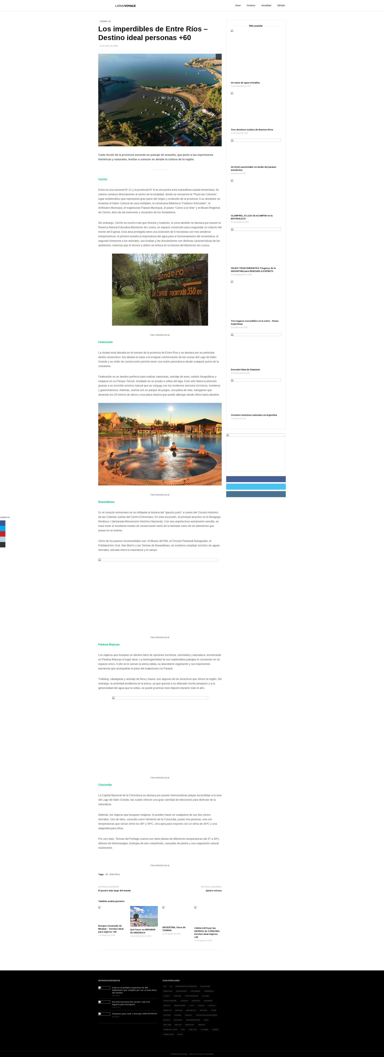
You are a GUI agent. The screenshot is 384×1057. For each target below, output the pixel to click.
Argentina (168, 991)
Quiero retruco (214, 890)
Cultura (205, 996)
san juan (167, 1025)
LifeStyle (281, 5)
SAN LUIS (178, 1025)
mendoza (167, 1010)
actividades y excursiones (186, 986)
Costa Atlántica (191, 996)
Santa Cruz (189, 1025)
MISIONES (178, 1010)
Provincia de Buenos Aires (206, 1015)
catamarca (208, 991)
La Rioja (201, 1005)
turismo (215, 1029)
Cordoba (177, 996)
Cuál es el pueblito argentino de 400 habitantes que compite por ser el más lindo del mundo (134, 990)
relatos (167, 1020)
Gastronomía (179, 1005)
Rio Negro (178, 1020)
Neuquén (203, 1010)
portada (177, 1015)
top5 (183, 1029)
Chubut (167, 996)
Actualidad (266, 5)
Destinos (251, 5)
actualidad (205, 986)
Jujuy (191, 1005)
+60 (165, 986)
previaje (188, 1015)
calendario (195, 991)
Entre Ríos (115, 874)
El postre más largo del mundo (114, 890)
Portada (115, 1017)
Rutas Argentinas (193, 1020)
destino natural (170, 1001)
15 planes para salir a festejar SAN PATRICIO (134, 1014)
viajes (179, 1034)
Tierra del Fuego (170, 1029)
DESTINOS (184, 1001)
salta (206, 1020)
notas (213, 1010)
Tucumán (204, 1029)
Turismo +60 (105, 21)
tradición (193, 1029)
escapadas (208, 1001)
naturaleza (191, 1010)
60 (107, 874)
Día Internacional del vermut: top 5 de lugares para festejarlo (131, 1003)
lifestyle (211, 1005)
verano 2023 (169, 1034)
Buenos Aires (181, 991)
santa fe (201, 1025)
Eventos (167, 1005)
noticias (167, 1015)
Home (238, 5)
